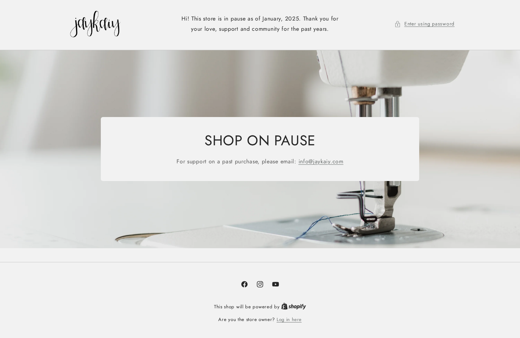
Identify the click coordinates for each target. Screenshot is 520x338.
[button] (424, 23)
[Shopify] (293, 306)
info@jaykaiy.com (321, 161)
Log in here (289, 319)
